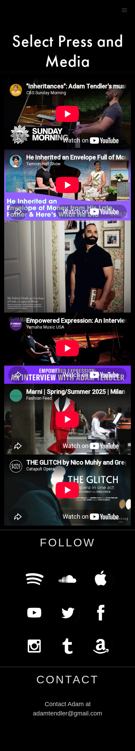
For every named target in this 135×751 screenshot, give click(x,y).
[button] (124, 10)
